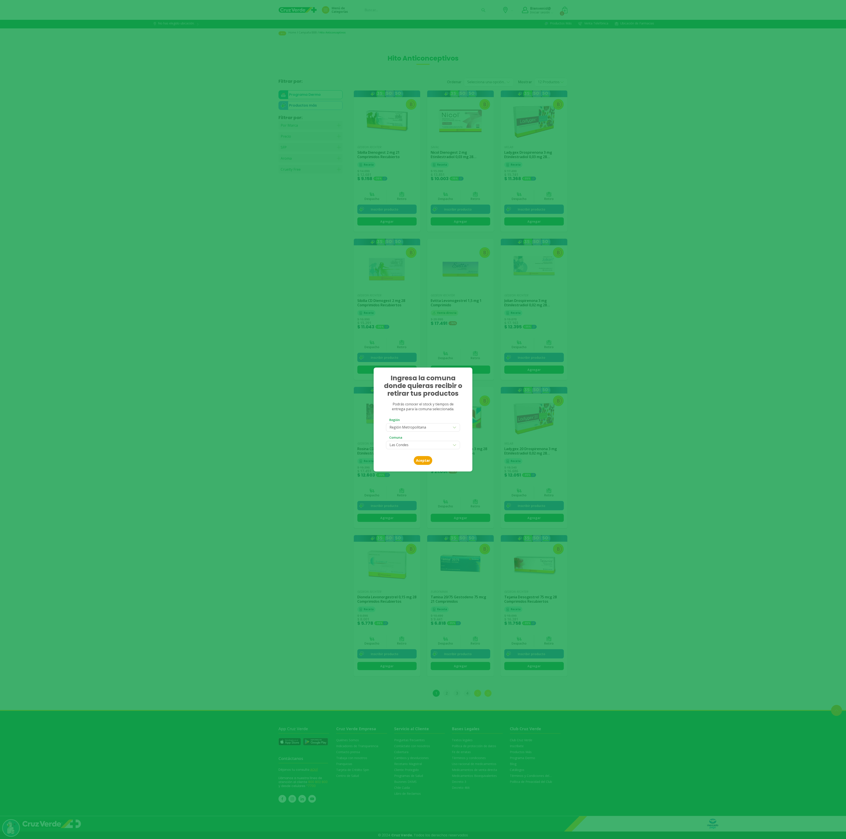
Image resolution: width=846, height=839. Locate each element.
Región (394, 420)
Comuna (395, 437)
